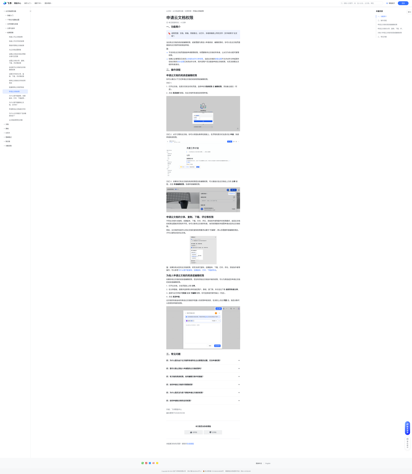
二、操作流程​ (382, 20)
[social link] (143, 463)
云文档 (168, 11)
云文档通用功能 (178, 11)
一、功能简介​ (382, 16)
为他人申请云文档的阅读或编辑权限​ (390, 33)
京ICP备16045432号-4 (194, 471)
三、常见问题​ (382, 37)
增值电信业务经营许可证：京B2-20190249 (238, 471)
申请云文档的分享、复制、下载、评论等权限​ (391, 28)
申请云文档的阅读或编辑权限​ (387, 24)
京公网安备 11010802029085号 (214, 471)
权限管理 (188, 11)
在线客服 (190, 444)
